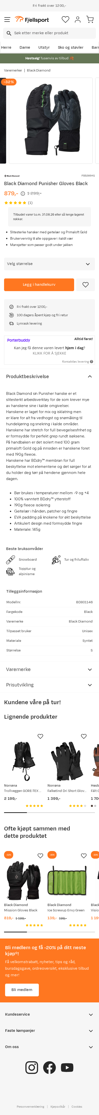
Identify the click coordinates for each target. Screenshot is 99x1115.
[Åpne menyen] (7, 19)
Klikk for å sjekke (49, 353)
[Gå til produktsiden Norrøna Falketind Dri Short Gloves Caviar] (67, 761)
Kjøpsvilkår (58, 1107)
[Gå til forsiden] (32, 19)
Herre (6, 47)
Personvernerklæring (30, 1107)
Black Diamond (39, 70)
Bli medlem (21, 990)
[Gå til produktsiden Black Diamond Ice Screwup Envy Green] (67, 880)
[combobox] (49, 33)
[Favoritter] (65, 19)
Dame (25, 47)
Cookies (77, 1107)
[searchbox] (55, 33)
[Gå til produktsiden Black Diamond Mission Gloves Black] (23, 880)
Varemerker (13, 70)
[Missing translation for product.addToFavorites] (85, 284)
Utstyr (44, 47)
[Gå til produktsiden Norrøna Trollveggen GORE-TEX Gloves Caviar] (23, 761)
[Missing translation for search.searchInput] (8, 33)
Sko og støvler (71, 47)
